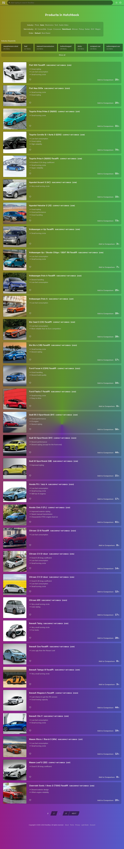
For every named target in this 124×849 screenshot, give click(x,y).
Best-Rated (46, 33)
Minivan (75, 29)
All (36, 29)
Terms (72, 825)
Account (92, 825)
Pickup (81, 29)
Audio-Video (63, 25)
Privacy (77, 825)
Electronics (49, 25)
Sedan (87, 29)
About (67, 825)
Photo (37, 25)
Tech (56, 25)
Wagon (98, 29)
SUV (92, 29)
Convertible (42, 29)
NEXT (74, 813)
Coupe (49, 29)
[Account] (120, 2)
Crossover (57, 29)
